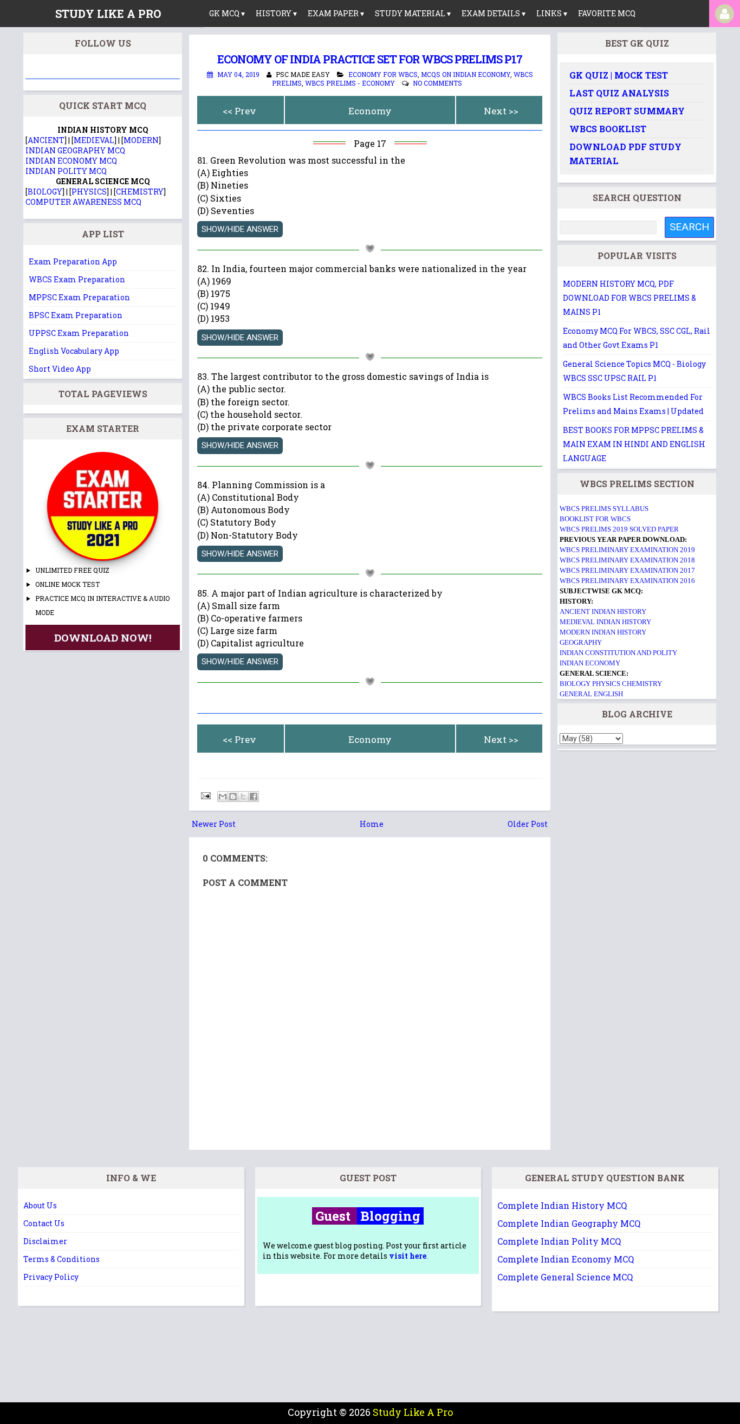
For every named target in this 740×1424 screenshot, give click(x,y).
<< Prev (239, 111)
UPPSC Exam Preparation (79, 333)
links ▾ (551, 13)
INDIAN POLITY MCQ (66, 171)
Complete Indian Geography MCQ (568, 1223)
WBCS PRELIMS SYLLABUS (604, 508)
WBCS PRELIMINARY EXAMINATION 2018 (627, 560)
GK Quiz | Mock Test (618, 75)
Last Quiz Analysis (619, 93)
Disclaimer (45, 1241)
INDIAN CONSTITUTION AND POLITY (618, 653)
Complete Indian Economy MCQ (565, 1259)
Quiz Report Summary (627, 110)
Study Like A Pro (413, 1412)
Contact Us (43, 1223)
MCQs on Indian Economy (465, 74)
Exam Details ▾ (493, 13)
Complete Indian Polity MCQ (559, 1241)
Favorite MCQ (606, 13)
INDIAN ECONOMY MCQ (71, 161)
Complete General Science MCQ (565, 1277)
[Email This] (222, 796)
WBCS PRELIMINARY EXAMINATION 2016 (627, 581)
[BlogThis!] (233, 796)
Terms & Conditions (61, 1259)
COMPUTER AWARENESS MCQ (83, 202)
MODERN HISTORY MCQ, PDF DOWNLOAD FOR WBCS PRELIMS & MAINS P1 (629, 298)
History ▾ (276, 13)
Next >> (501, 111)
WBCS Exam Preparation (77, 279)
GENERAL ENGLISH (591, 694)
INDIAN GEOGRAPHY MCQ (75, 150)
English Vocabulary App (74, 351)
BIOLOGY (45, 191)
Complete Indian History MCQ (562, 1205)
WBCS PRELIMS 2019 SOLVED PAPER (619, 529)
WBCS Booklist (607, 128)
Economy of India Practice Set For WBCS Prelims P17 (369, 59)
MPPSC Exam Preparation (79, 297)
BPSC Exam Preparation (75, 315)
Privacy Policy (51, 1277)
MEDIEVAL (94, 140)
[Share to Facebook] (253, 796)
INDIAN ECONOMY (590, 663)
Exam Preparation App (73, 261)
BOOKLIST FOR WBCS (595, 519)
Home (372, 824)
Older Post (528, 824)
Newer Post (214, 824)
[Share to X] (243, 796)
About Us (40, 1205)
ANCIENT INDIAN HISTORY (603, 611)
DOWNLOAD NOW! (103, 637)
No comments (437, 83)
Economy (370, 111)
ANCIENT (46, 140)
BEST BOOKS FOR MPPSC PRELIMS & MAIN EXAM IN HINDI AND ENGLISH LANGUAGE (634, 444)
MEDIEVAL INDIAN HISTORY (605, 622)
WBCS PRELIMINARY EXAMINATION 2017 (627, 570)
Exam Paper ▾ (336, 13)
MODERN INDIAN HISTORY (603, 632)
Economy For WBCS (383, 74)
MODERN (141, 140)
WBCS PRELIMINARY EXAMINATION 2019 (627, 550)
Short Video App (60, 369)
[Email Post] (204, 794)
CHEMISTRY (140, 191)
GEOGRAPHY (581, 642)
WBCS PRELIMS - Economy (350, 83)
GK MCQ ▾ (227, 13)
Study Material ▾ (413, 13)
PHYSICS (89, 191)
